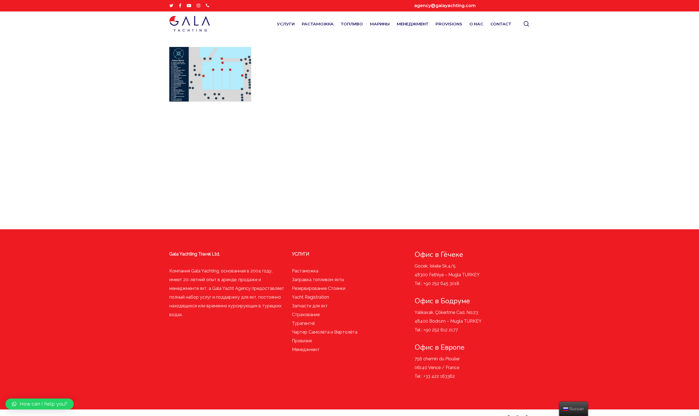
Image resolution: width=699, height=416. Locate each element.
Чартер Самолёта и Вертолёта (324, 332)
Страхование (306, 314)
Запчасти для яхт (310, 305)
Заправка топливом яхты (318, 279)
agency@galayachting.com (445, 5)
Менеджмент (306, 349)
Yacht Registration (310, 297)
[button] (39, 404)
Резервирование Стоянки (318, 288)
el (313, 323)
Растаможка (305, 271)
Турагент (301, 323)
